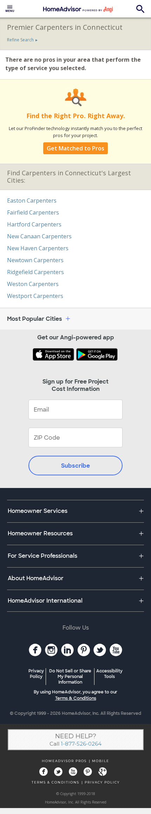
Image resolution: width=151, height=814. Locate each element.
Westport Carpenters (35, 296)
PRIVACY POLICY (102, 782)
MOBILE (100, 761)
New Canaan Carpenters (39, 236)
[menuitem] (10, 9)
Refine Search (20, 40)
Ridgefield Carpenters (35, 272)
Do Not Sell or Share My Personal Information (70, 676)
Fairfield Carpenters (33, 212)
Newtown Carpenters (35, 260)
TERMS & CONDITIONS (55, 782)
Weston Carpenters (33, 284)
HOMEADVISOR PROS (64, 761)
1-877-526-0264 (81, 743)
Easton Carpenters (32, 200)
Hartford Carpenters (34, 224)
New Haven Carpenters (37, 248)
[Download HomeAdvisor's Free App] (54, 355)
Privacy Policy (36, 673)
